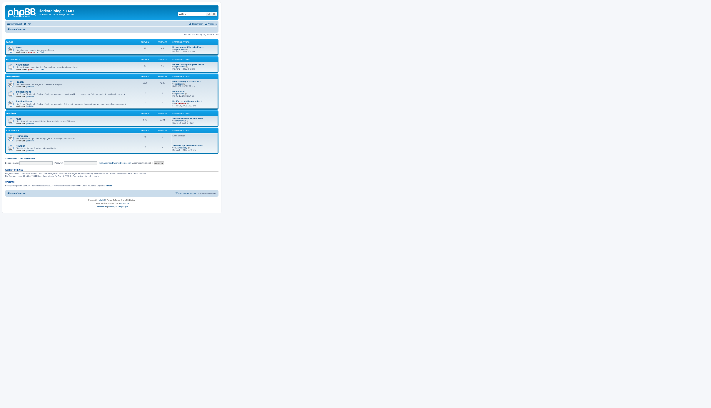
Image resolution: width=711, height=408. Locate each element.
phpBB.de (124, 203)
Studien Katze (24, 101)
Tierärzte (11, 113)
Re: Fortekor (178, 91)
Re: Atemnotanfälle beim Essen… (188, 47)
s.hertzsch (181, 103)
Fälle (18, 118)
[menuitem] (27, 24)
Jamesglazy (181, 148)
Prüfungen (22, 136)
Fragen (20, 82)
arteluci (179, 84)
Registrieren (27, 159)
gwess (31, 52)
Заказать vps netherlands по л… (188, 145)
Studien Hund (23, 91)
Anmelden (11, 159)
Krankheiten (22, 64)
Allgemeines (13, 59)
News (19, 47)
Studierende (12, 131)
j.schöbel (40, 52)
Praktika (20, 145)
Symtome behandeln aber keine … (189, 118)
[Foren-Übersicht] (22, 12)
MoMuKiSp (181, 121)
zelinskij (108, 186)
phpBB (102, 200)
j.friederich (181, 49)
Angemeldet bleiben (141, 163)
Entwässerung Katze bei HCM (186, 82)
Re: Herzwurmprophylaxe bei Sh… (189, 64)
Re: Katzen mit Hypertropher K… (188, 101)
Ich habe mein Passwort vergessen (115, 163)
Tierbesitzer (13, 77)
